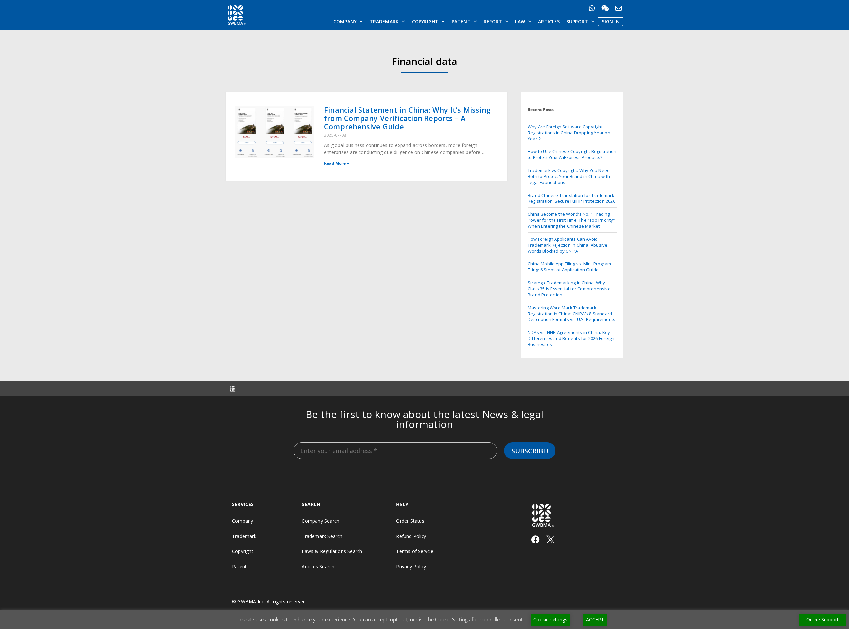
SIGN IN (610, 21)
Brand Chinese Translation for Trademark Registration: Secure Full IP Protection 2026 (571, 198)
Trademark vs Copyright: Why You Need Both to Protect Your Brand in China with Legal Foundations (569, 176)
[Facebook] (535, 539)
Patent (461, 21)
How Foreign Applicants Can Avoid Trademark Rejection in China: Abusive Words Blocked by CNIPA (567, 245)
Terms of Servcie (414, 551)
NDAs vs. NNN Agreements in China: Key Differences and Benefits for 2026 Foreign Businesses (571, 338)
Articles (549, 21)
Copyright (425, 21)
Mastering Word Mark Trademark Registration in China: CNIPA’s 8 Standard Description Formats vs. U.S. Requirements (571, 313)
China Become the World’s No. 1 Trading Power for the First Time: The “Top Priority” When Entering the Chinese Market (571, 220)
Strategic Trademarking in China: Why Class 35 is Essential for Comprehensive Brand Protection (569, 289)
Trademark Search (322, 536)
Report (493, 21)
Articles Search (318, 566)
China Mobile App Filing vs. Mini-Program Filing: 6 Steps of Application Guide (569, 267)
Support (577, 21)
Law (520, 21)
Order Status (410, 521)
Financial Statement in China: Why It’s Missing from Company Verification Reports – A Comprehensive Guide (407, 118)
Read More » (336, 163)
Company (345, 21)
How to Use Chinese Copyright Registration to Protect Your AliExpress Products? (572, 154)
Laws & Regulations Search (332, 551)
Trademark (384, 21)
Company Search (320, 521)
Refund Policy (411, 536)
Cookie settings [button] (550, 619)
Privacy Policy (411, 566)
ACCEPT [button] (595, 619)
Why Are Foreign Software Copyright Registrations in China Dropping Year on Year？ (569, 133)
